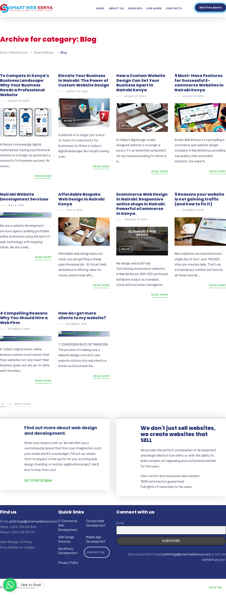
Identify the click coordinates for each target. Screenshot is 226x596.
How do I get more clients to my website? (82, 315)
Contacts (174, 8)
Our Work (154, 8)
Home (100, 8)
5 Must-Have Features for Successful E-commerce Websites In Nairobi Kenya (199, 83)
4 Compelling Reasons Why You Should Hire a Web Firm (24, 317)
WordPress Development (68, 551)
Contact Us (96, 552)
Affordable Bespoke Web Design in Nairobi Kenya (81, 198)
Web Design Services (66, 539)
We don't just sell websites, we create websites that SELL (178, 434)
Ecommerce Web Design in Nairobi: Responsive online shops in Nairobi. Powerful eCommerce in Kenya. (142, 203)
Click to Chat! (31, 585)
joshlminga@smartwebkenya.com (33, 521)
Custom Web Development (95, 523)
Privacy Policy (68, 563)
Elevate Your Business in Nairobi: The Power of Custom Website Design (83, 80)
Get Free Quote (211, 6)
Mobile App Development (95, 539)
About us (116, 8)
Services (135, 8)
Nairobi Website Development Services (24, 196)
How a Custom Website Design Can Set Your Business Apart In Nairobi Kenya (140, 83)
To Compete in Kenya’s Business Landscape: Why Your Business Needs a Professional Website (24, 85)
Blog (10, 130)
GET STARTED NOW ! (38, 481)
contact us (210, 560)
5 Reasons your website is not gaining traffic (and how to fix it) (199, 198)
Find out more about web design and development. (60, 430)
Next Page (23, 404)
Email (120, 523)
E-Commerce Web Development (68, 525)
